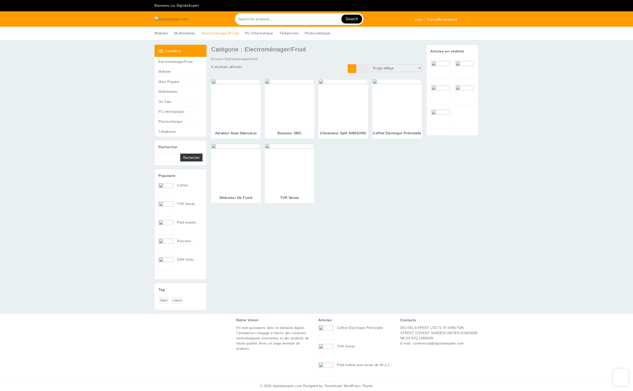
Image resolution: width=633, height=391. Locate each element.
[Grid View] (352, 68)
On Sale (164, 102)
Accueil (216, 59)
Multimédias (168, 91)
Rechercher (168, 147)
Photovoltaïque (170, 121)
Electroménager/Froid (175, 62)
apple (164, 300)
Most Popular (169, 82)
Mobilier (164, 71)
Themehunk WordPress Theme (348, 386)
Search (351, 19)
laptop (177, 300)
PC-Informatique (171, 112)
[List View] (363, 68)
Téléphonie (167, 132)
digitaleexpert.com (287, 386)
